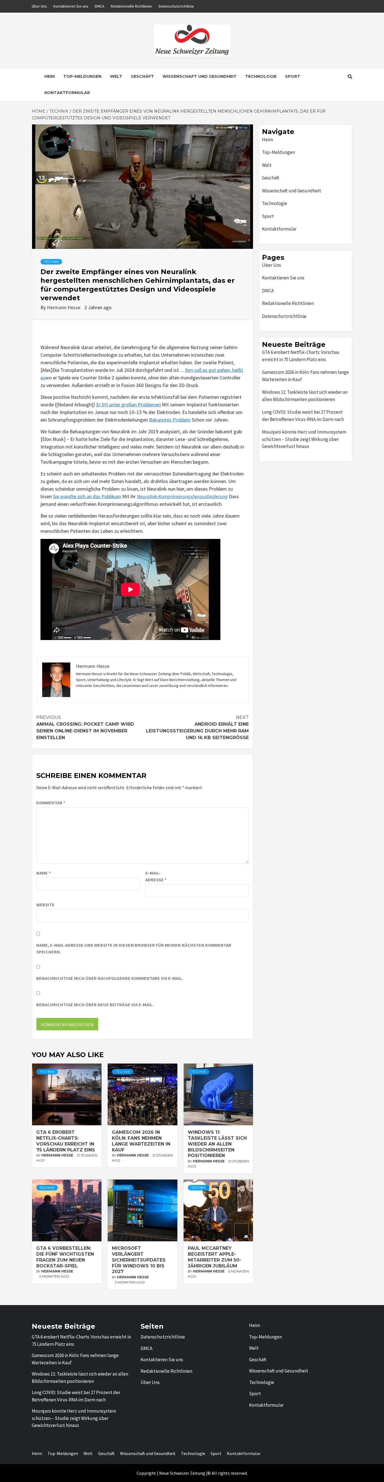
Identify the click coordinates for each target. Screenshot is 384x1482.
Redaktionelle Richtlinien (131, 6)
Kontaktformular (67, 92)
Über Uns (39, 6)
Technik (51, 261)
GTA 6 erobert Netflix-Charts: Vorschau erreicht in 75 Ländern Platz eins (65, 1141)
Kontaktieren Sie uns (70, 6)
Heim (49, 76)
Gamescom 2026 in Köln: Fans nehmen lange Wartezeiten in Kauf (141, 1141)
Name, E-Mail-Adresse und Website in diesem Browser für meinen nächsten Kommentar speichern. (133, 948)
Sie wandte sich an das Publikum (87, 496)
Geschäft (142, 76)
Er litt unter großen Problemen (128, 404)
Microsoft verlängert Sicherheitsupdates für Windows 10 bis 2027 (139, 1260)
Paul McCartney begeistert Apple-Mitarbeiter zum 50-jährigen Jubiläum (214, 1257)
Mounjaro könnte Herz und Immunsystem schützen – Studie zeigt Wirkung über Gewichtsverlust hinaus (304, 439)
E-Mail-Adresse (155, 876)
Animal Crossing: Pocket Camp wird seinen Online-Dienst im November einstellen (85, 727)
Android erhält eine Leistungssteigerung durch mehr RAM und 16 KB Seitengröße (197, 727)
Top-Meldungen (82, 76)
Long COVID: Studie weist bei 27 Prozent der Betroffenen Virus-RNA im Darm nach (303, 415)
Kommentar (50, 802)
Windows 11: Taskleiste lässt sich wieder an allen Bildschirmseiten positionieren (217, 1144)
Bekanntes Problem (170, 419)
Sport (292, 76)
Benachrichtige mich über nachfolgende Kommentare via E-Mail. (109, 978)
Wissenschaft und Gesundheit (199, 76)
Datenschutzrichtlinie (176, 6)
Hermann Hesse (64, 307)
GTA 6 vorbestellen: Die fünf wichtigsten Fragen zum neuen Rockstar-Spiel (65, 1257)
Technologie (261, 76)
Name (43, 873)
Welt (116, 76)
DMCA (99, 6)
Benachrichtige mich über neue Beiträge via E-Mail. (94, 1004)
